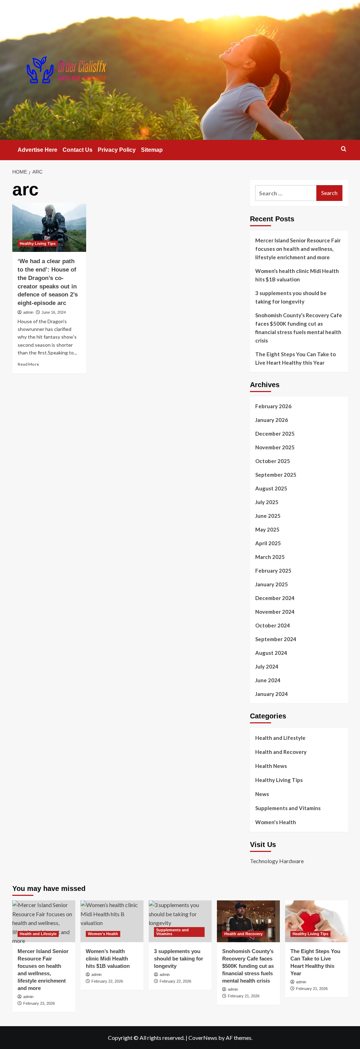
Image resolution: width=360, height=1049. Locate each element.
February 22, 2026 (107, 981)
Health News (271, 766)
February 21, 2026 (243, 996)
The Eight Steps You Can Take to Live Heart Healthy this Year (295, 358)
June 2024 (268, 680)
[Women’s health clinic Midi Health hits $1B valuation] (112, 921)
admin (28, 312)
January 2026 (271, 420)
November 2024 (275, 611)
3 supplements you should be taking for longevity (291, 297)
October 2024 (272, 625)
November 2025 (275, 447)
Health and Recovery (281, 752)
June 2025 (268, 516)
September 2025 (275, 474)
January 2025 (271, 584)
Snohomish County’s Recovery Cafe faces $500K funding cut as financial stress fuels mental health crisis (298, 328)
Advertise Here (37, 150)
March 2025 (270, 557)
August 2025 (271, 488)
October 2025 (272, 461)
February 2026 (273, 406)
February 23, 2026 (39, 1003)
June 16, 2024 (53, 312)
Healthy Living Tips (38, 243)
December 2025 (275, 433)
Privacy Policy (117, 150)
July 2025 (266, 502)
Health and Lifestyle (280, 738)
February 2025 (273, 570)
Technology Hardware (277, 861)
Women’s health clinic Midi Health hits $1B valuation (297, 275)
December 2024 (275, 598)
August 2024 (271, 653)
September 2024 (275, 639)
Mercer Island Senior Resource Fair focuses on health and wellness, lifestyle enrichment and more (298, 248)
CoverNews (202, 1037)
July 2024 (266, 666)
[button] (343, 149)
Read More (28, 364)
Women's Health (275, 822)
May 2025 (267, 529)
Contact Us (77, 150)
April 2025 (268, 543)
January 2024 (271, 694)
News (262, 794)
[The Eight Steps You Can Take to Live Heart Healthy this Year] (316, 921)
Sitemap (152, 150)
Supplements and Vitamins (288, 808)
